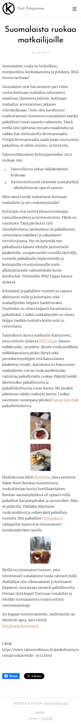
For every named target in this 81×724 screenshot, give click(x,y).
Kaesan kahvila (64, 400)
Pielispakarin (52, 518)
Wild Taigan (48, 341)
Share (13, 676)
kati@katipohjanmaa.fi (20, 626)
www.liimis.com (56, 703)
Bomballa (42, 477)
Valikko (74, 8)
